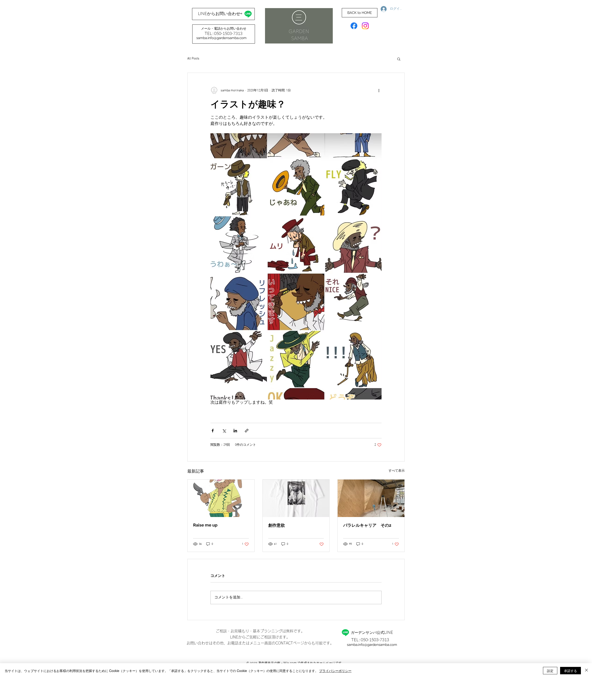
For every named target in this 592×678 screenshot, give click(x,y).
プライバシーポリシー (335, 670)
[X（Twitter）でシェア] (224, 430)
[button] (399, 59)
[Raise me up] (221, 498)
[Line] (248, 14)
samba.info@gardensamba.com (221, 38)
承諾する (570, 670)
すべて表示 (396, 471)
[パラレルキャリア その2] (371, 498)
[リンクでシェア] (246, 430)
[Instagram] (365, 25)
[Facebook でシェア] (212, 430)
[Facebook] (353, 25)
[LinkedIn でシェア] (235, 430)
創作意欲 (276, 525)
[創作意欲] (296, 498)
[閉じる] (586, 670)
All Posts (193, 59)
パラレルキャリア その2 (367, 525)
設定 (550, 670)
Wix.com (290, 663)
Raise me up (205, 525)
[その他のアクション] (379, 90)
